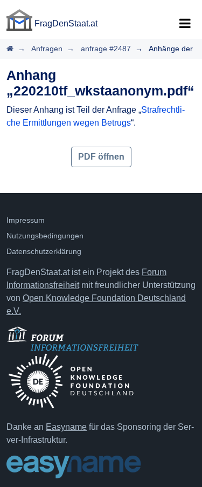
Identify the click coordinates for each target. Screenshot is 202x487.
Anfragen (46, 48)
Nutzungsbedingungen (44, 235)
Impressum (25, 220)
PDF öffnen (101, 156)
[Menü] (185, 23)
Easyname (66, 426)
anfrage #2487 (106, 48)
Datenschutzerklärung (43, 251)
